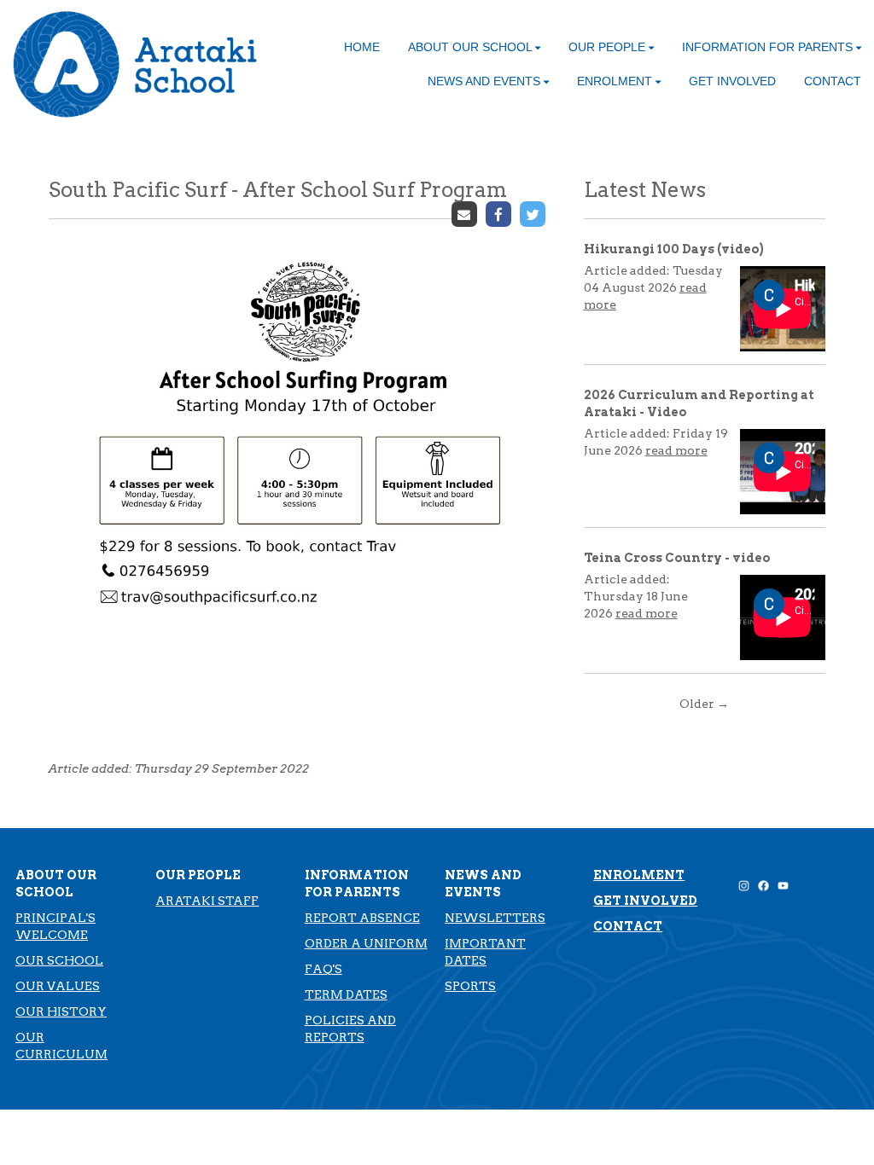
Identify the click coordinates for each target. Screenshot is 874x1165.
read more (676, 450)
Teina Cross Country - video (677, 558)
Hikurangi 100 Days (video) (674, 249)
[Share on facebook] (501, 213)
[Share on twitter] (535, 213)
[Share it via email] (466, 213)
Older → (704, 703)
